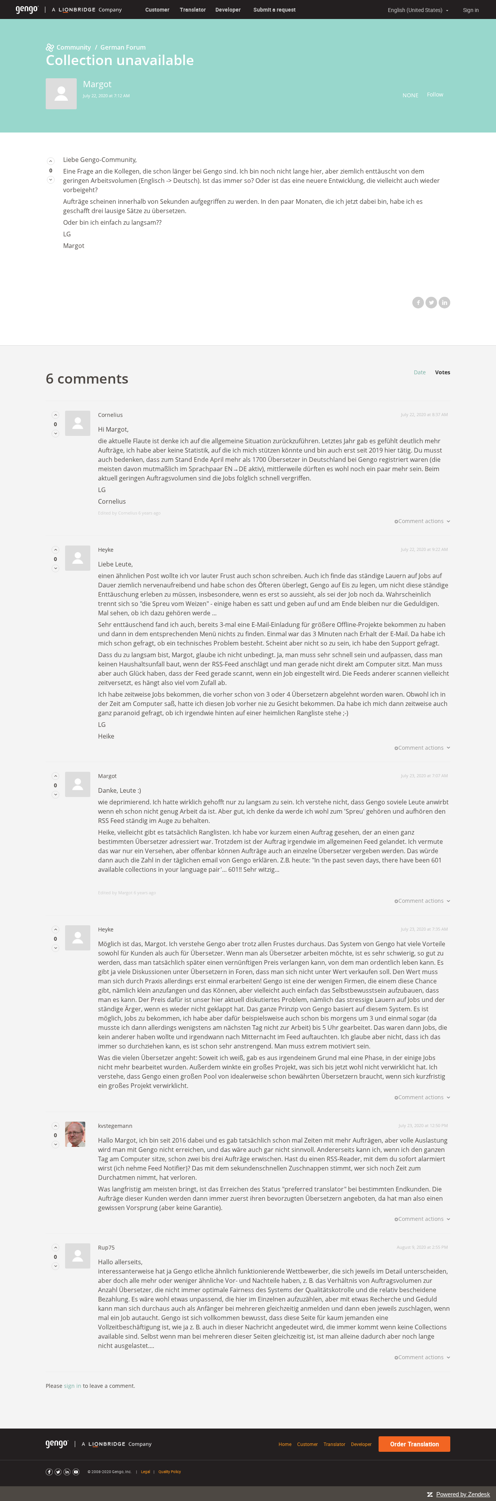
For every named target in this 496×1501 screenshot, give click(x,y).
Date (420, 372)
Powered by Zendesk (463, 1494)
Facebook (418, 302)
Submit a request (274, 9)
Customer (157, 9)
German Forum (123, 47)
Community (74, 47)
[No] (51, 179)
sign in (72, 1385)
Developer (228, 9)
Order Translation (414, 1444)
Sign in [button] (471, 10)
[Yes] (51, 161)
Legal (145, 1471)
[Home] (27, 9)
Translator (193, 9)
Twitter (431, 302)
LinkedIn (444, 302)
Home (285, 1444)
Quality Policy (169, 1471)
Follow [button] (435, 94)
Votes (442, 372)
